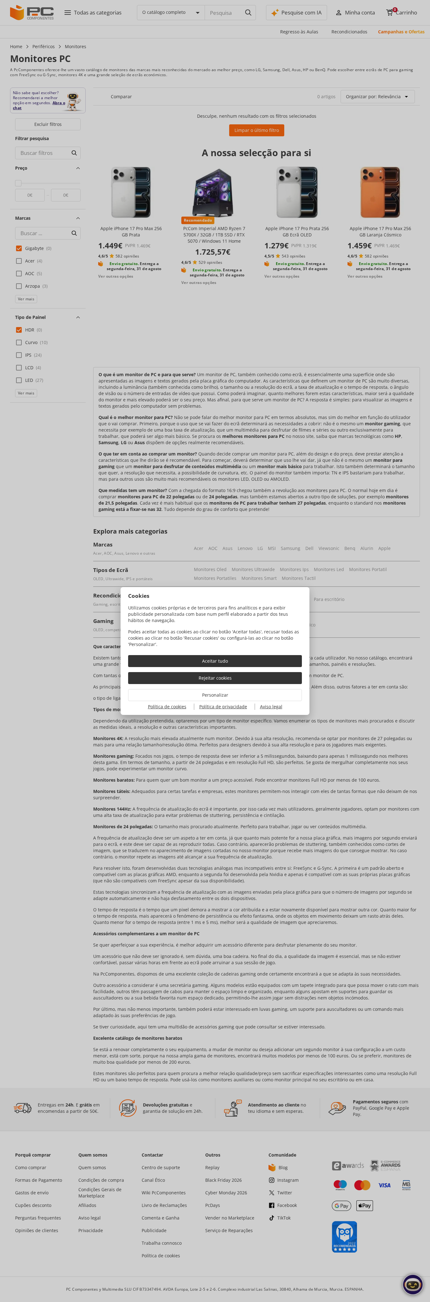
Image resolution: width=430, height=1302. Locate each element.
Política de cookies (167, 707)
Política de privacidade (223, 707)
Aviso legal (271, 707)
